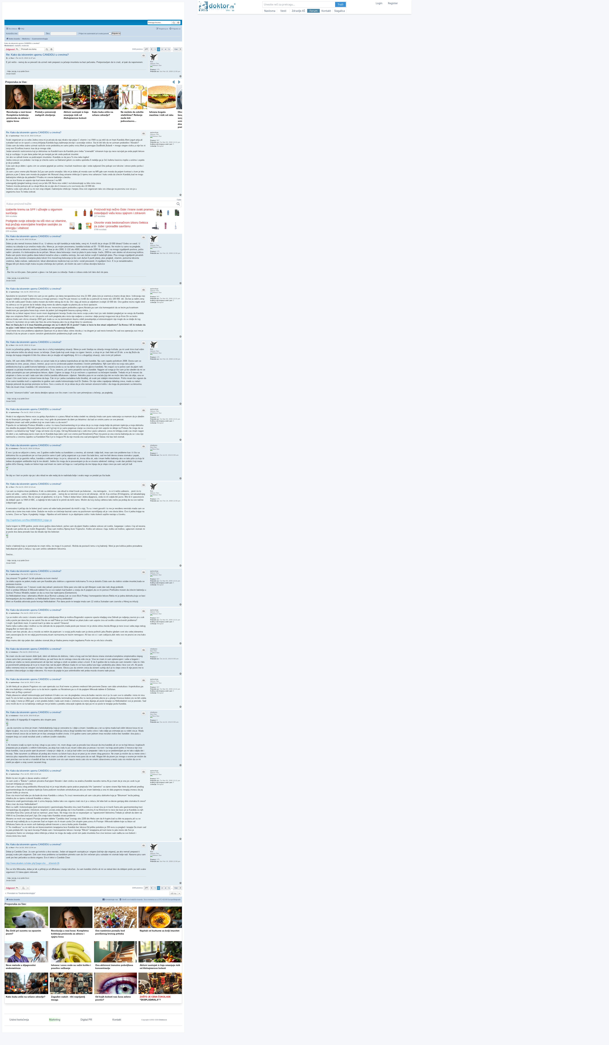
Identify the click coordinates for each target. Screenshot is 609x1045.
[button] (146, 49)
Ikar (151, 61)
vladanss (153, 445)
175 (158, 69)
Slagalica (339, 11)
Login (379, 3)
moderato (25, 46)
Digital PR (86, 1019)
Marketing (54, 1019)
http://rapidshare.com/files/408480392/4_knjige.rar (29, 520)
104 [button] (175, 49)
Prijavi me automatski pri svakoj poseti (94, 33)
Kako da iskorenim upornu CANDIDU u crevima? (22, 43)
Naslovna (269, 11)
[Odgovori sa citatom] (143, 55)
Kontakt (326, 11)
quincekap (154, 132)
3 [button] (162, 49)
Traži (340, 4)
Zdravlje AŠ (298, 11)
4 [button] (165, 49)
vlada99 (18, 46)
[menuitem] (21, 29)
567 (158, 140)
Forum (314, 11)
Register (393, 3)
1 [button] (155, 49)
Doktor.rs (163, 1020)
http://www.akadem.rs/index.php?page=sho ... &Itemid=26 (32, 863)
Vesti (283, 11)
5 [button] (169, 49)
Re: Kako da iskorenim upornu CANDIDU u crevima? (37, 54)
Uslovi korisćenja (19, 1019)
